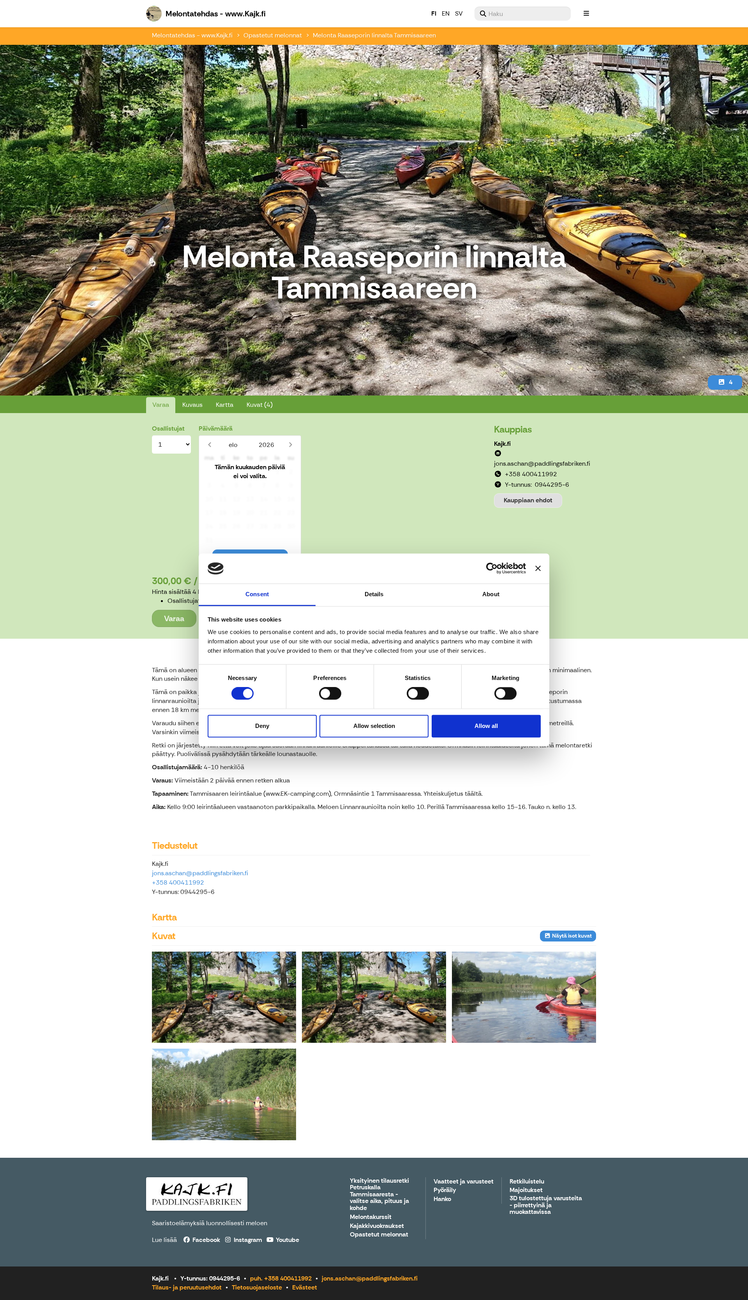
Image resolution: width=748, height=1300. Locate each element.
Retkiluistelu (527, 1181)
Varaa (160, 405)
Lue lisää (164, 1240)
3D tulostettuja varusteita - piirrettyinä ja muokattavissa (546, 1205)
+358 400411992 (178, 882)
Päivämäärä (216, 428)
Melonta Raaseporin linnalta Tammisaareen (374, 35)
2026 (266, 445)
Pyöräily (445, 1190)
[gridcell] (209, 472)
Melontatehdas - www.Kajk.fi (192, 35)
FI (433, 13)
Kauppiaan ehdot (528, 500)
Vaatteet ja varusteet (464, 1181)
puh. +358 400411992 (281, 1278)
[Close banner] (538, 568)
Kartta (224, 405)
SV (459, 13)
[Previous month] (209, 445)
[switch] (330, 693)
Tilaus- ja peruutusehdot (187, 1287)
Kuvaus (192, 405)
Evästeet (304, 1287)
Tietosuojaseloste (257, 1287)
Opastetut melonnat (272, 35)
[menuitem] (523, 14)
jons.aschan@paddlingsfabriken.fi (200, 873)
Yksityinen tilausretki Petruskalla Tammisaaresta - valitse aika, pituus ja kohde (379, 1194)
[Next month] (290, 445)
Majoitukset (526, 1190)
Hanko (442, 1199)
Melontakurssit (371, 1217)
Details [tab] (374, 594)
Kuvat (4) (260, 405)
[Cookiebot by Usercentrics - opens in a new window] (492, 568)
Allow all (486, 725)
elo (233, 445)
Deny (262, 725)
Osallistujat (168, 428)
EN (446, 13)
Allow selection (374, 725)
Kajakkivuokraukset (377, 1226)
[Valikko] (586, 13)
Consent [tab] (257, 594)
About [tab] (490, 594)
